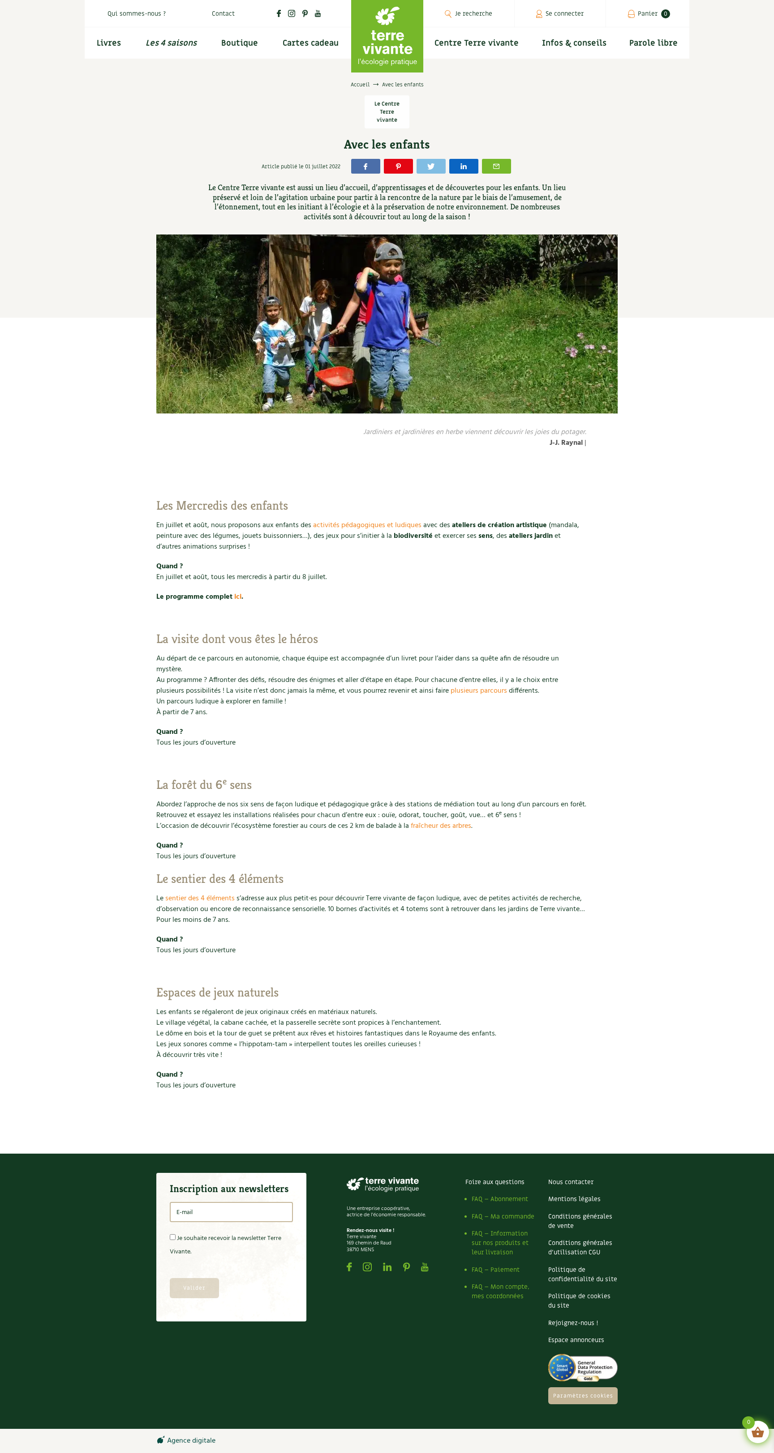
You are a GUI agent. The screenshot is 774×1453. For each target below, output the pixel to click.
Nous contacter (570, 1182)
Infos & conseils (574, 43)
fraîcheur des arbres (441, 826)
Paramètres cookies (583, 1395)
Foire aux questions (495, 1182)
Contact (223, 13)
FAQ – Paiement (496, 1270)
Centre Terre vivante (476, 43)
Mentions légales (574, 1199)
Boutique (239, 43)
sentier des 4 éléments (200, 898)
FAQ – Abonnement (500, 1199)
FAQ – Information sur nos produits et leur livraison (500, 1243)
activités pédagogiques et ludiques (367, 525)
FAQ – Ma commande (503, 1216)
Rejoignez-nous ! (573, 1323)
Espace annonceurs (576, 1340)
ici (237, 597)
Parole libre (653, 43)
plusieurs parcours (479, 691)
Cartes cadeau (311, 43)
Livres (109, 43)
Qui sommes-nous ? (137, 13)
